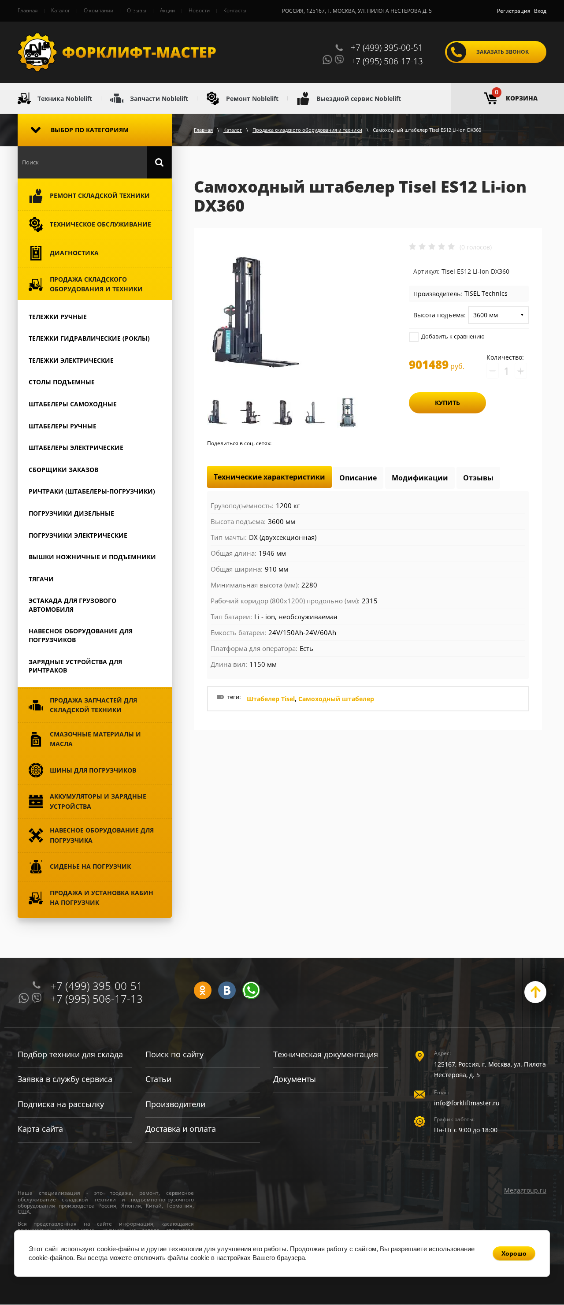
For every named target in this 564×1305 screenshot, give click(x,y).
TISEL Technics (486, 293)
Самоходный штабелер (336, 699)
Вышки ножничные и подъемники (92, 557)
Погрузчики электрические (78, 535)
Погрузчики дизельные (71, 513)
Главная (203, 129)
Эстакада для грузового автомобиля (72, 604)
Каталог (232, 129)
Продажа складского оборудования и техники (307, 129)
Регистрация (514, 11)
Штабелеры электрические (76, 447)
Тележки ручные (58, 316)
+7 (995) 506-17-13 (387, 61)
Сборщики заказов (63, 469)
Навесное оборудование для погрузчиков (81, 635)
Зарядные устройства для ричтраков (75, 666)
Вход (540, 11)
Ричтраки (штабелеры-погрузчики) (92, 491)
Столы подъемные (62, 382)
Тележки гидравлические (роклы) (89, 338)
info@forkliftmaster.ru (467, 1103)
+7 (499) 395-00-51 (387, 47)
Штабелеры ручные (62, 426)
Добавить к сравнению (452, 336)
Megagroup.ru (525, 1190)
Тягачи (41, 579)
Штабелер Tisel (271, 699)
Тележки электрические (71, 360)
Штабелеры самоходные (73, 404)
